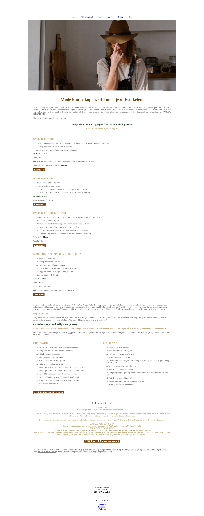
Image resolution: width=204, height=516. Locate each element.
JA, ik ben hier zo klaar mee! (49, 392)
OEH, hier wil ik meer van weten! (102, 441)
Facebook (102, 507)
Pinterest (102, 509)
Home (74, 17)
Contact (121, 17)
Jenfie (100, 17)
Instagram (102, 505)
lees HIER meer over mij (47, 452)
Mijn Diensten (86, 17)
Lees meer (39, 169)
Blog (130, 17)
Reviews (110, 17)
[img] (102, 55)
